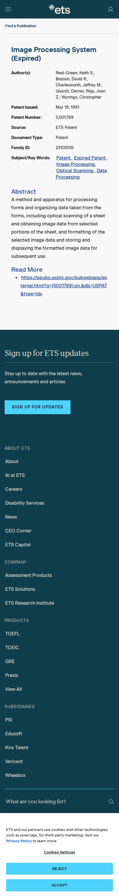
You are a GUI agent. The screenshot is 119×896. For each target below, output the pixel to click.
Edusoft (13, 733)
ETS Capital (18, 544)
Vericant (14, 761)
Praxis (11, 675)
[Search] (111, 802)
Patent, (64, 158)
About (11, 461)
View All (13, 689)
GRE (10, 661)
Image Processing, (76, 164)
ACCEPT (59, 885)
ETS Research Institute (29, 603)
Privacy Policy (19, 841)
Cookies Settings (59, 852)
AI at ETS (15, 475)
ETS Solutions (20, 589)
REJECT (59, 869)
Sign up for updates (37, 407)
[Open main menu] (8, 9)
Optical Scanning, (76, 170)
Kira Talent (16, 747)
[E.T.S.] (59, 9)
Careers (13, 489)
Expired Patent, (90, 158)
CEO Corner (18, 531)
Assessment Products (28, 575)
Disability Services (24, 503)
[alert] (59, 171)
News (11, 517)
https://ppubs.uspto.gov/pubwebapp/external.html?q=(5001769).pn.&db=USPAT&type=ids (64, 286)
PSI (8, 720)
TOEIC (12, 647)
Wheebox (15, 775)
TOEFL (12, 633)
